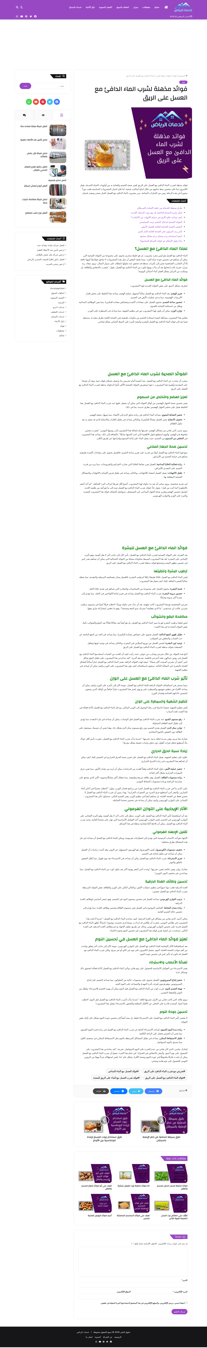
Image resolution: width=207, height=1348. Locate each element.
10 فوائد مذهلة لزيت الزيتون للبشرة (134, 1186)
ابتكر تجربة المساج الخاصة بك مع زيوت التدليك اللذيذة (156, 212)
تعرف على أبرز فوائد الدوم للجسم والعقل (97, 1187)
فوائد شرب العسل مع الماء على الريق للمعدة (115, 1077)
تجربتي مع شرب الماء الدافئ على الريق (164, 1071)
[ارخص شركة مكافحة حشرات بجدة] (58, 203)
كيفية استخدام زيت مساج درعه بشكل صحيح (161, 236)
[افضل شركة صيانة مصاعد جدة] (58, 130)
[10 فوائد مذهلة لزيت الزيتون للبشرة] (133, 1173)
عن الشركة (107, 1337)
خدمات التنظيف (57, 312)
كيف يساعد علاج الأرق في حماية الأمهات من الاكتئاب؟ (156, 217)
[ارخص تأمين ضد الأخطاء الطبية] (58, 144)
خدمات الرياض (83, 1332)
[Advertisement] (103, 43)
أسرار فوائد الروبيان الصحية (100, 1216)
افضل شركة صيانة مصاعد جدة (33, 126)
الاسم (184, 1280)
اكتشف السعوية (105, 7)
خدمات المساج (75, 7)
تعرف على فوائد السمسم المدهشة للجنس (133, 1217)
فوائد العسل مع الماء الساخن (122, 1071)
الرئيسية (182, 75)
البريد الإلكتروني (180, 1291)
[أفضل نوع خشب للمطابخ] (58, 217)
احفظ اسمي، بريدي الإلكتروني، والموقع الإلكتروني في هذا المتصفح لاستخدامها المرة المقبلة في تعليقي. (142, 1303)
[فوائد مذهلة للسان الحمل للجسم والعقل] (170, 1173)
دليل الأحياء (90, 7)
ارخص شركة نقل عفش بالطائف (37, 155)
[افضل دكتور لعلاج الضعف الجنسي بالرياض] (58, 171)
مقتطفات (146, 7)
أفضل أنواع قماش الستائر (35, 186)
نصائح (157, 7)
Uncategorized (57, 288)
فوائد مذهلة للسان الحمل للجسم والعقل (172, 1187)
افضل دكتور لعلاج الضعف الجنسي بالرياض (35, 168)
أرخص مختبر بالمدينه (57, 180)
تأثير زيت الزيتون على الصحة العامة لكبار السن (160, 231)
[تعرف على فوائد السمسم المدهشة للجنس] (133, 1203)
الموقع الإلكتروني (124, 1291)
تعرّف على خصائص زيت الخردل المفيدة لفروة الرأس (174, 1217)
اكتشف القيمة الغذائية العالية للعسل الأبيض (161, 226)
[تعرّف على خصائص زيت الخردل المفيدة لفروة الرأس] (170, 1203)
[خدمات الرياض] (183, 7)
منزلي (135, 7)
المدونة (61, 302)
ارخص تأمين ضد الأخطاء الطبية (33, 140)
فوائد (174, 75)
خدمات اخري (58, 307)
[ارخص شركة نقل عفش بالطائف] (58, 157)
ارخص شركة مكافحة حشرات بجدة (34, 201)
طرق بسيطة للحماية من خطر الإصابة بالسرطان (159, 207)
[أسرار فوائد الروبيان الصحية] (95, 1203)
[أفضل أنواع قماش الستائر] (58, 190)
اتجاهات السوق (122, 7)
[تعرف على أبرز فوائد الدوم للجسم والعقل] (95, 1173)
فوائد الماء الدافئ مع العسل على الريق (164, 1077)
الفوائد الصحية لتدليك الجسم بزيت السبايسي (160, 222)
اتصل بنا (89, 1337)
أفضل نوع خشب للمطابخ (36, 213)
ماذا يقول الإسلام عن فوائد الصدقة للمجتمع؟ (161, 240)
